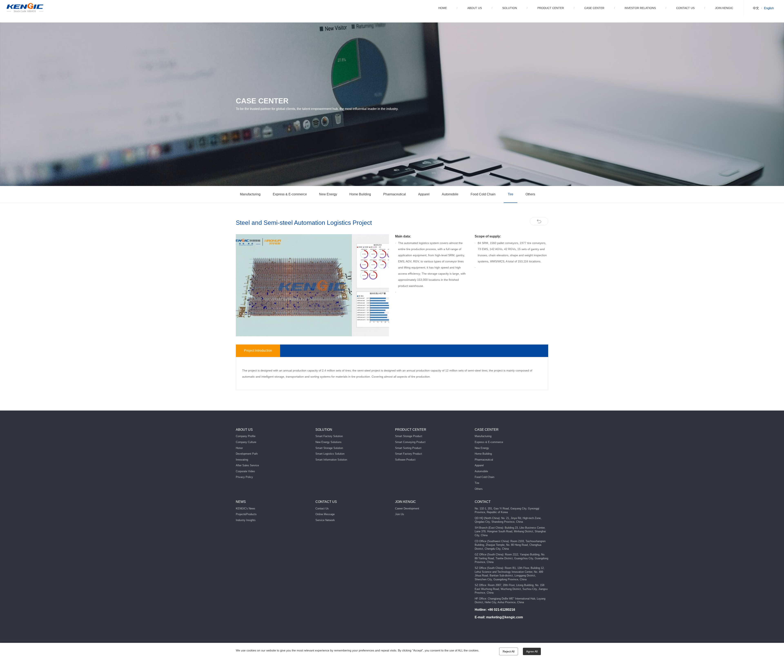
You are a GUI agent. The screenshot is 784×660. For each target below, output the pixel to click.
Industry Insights (246, 520)
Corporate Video (245, 471)
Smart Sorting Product (408, 448)
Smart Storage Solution (329, 448)
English (769, 8)
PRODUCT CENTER (550, 8)
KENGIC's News (245, 508)
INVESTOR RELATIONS (640, 8)
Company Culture (246, 442)
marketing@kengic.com (504, 617)
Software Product (405, 459)
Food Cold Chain (483, 194)
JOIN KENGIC (724, 8)
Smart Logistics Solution (329, 453)
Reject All (508, 651)
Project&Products (246, 514)
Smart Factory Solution (329, 436)
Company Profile (245, 436)
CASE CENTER (594, 8)
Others (530, 194)
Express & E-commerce (290, 194)
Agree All (532, 651)
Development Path (247, 453)
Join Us (399, 514)
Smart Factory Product (408, 453)
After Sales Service (247, 465)
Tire (510, 194)
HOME (442, 8)
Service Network (325, 520)
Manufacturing (250, 194)
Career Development (407, 508)
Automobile (450, 194)
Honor (239, 448)
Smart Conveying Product (410, 442)
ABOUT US (474, 8)
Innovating (242, 459)
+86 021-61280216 (501, 609)
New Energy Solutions (328, 442)
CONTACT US (685, 8)
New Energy (328, 194)
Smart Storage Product (408, 436)
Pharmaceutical (394, 194)
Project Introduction (258, 350)
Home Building (360, 194)
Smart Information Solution (331, 459)
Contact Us (322, 508)
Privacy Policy (244, 477)
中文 (756, 8)
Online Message (325, 514)
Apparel (424, 194)
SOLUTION (509, 8)
